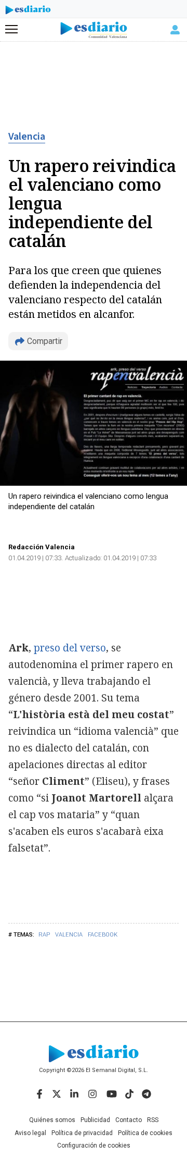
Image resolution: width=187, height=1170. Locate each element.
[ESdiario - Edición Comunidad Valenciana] (93, 30)
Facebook (102, 934)
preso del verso (70, 648)
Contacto (128, 1120)
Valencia (26, 136)
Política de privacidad (82, 1133)
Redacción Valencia (41, 547)
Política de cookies (145, 1133)
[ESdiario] (28, 11)
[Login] (175, 29)
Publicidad (95, 1120)
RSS (152, 1120)
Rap (44, 934)
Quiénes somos (52, 1120)
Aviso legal (30, 1133)
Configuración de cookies (93, 1145)
